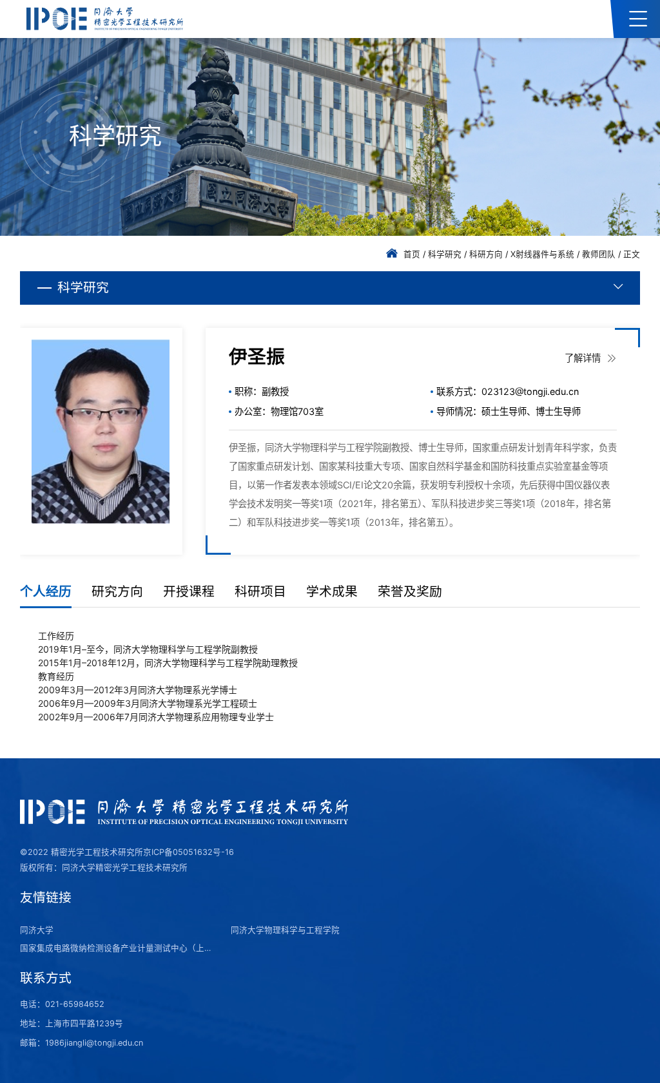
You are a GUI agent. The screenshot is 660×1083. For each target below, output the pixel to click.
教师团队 (599, 254)
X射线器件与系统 (542, 254)
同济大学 (36, 930)
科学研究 (444, 254)
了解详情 (584, 357)
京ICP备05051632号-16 (188, 852)
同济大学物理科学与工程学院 (285, 930)
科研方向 (486, 254)
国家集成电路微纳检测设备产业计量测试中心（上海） (117, 948)
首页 (411, 254)
